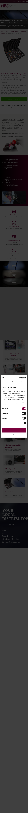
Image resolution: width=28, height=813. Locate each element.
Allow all (14, 429)
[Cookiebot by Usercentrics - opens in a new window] (19, 378)
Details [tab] (14, 382)
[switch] (24, 413)
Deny (14, 434)
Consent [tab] (5, 382)
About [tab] (23, 382)
